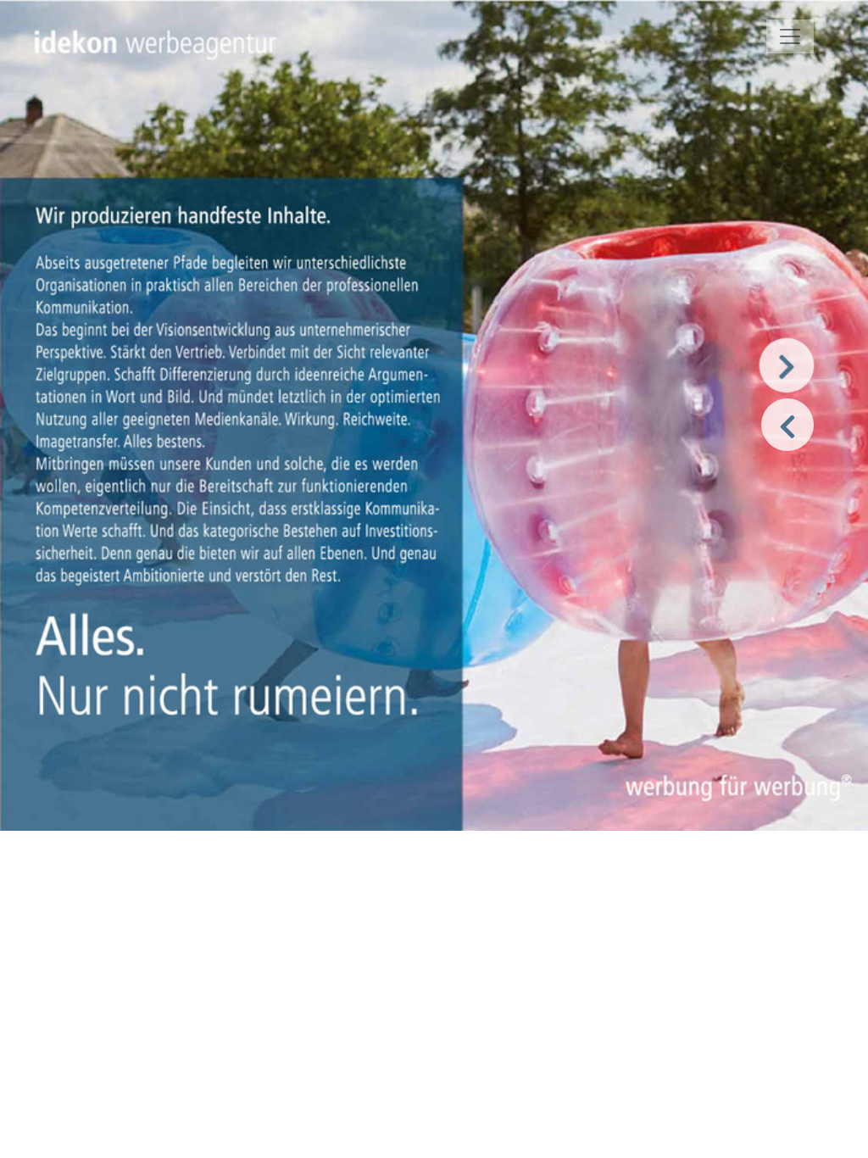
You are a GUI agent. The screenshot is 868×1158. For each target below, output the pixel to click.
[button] (787, 365)
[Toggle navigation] (790, 36)
